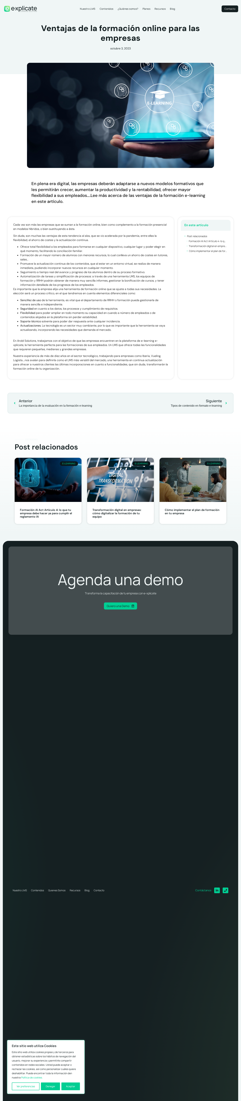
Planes (146, 8)
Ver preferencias (26, 1086)
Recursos (160, 8)
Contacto (99, 890)
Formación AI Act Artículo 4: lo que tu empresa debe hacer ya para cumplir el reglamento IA (208, 241)
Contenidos (106, 8)
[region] (46, 1067)
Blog (172, 8)
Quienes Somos (56, 890)
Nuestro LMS (87, 8)
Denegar (50, 1086)
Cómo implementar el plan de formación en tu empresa (208, 251)
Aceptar (70, 1086)
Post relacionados (197, 236)
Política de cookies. (32, 1077)
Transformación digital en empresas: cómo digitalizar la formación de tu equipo (208, 246)
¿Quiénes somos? (128, 8)
